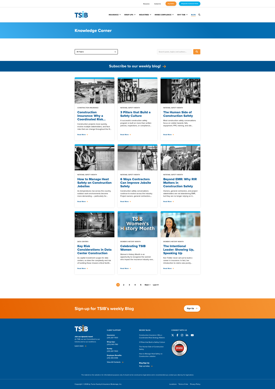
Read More (81, 135)
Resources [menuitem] (146, 4)
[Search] (196, 51)
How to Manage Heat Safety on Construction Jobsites (150, 355)
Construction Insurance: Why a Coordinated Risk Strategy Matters (152, 336)
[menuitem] (115, 14)
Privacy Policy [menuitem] (195, 384)
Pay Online (171, 4)
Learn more (79, 346)
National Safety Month (130, 108)
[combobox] (174, 51)
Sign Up (190, 308)
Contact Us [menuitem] (157, 4)
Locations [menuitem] (172, 384)
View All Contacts (114, 362)
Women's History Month (130, 242)
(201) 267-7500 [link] (112, 337)
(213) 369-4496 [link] (112, 358)
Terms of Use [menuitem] (183, 384)
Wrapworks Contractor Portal (189, 4)
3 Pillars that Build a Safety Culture (152, 342)
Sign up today (144, 366)
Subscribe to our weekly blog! (135, 66)
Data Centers (82, 242)
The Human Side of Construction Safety (151, 347)
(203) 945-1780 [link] (112, 344)
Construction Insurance (88, 108)
